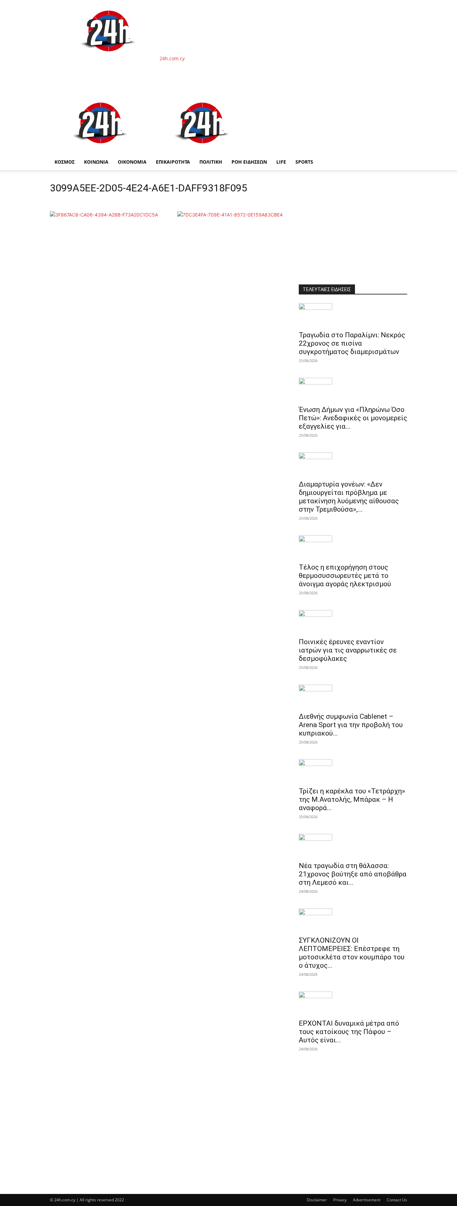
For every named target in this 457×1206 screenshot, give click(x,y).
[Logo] (101, 150)
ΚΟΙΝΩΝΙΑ (96, 162)
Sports (304, 162)
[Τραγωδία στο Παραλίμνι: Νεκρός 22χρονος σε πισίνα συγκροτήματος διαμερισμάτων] (353, 315)
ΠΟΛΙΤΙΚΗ (210, 162)
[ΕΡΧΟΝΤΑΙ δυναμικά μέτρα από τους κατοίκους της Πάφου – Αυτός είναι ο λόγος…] (353, 1003)
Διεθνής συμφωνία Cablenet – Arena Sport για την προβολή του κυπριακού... (351, 724)
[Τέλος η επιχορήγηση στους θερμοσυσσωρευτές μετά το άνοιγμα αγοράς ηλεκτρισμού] (353, 547)
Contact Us (397, 1200)
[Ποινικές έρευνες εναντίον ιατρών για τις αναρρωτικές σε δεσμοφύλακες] (353, 621)
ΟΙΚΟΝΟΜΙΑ (132, 162)
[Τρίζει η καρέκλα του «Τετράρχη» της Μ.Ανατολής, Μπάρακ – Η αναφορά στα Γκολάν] (353, 771)
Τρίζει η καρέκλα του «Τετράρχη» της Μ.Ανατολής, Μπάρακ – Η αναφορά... (352, 799)
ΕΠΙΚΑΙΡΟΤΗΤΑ (173, 162)
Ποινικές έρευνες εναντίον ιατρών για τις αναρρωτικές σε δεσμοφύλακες (348, 650)
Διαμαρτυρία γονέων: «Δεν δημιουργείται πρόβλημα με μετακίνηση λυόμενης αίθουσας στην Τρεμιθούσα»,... (349, 496)
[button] (399, 100)
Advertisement (366, 1200)
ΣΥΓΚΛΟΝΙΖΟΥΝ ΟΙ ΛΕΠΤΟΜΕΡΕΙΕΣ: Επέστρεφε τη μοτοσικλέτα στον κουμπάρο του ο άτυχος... (351, 952)
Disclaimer (317, 1200)
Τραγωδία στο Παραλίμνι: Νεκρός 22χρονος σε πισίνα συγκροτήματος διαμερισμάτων (352, 343)
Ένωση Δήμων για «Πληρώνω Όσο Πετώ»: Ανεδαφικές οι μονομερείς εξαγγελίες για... (353, 418)
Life (281, 162)
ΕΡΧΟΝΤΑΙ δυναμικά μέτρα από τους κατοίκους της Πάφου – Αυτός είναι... (349, 1031)
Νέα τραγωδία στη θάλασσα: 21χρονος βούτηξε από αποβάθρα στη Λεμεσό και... (352, 874)
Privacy (340, 1200)
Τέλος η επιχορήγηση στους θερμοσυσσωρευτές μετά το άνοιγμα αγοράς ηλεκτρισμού (345, 575)
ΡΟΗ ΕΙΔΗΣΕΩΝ (249, 162)
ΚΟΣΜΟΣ (65, 162)
